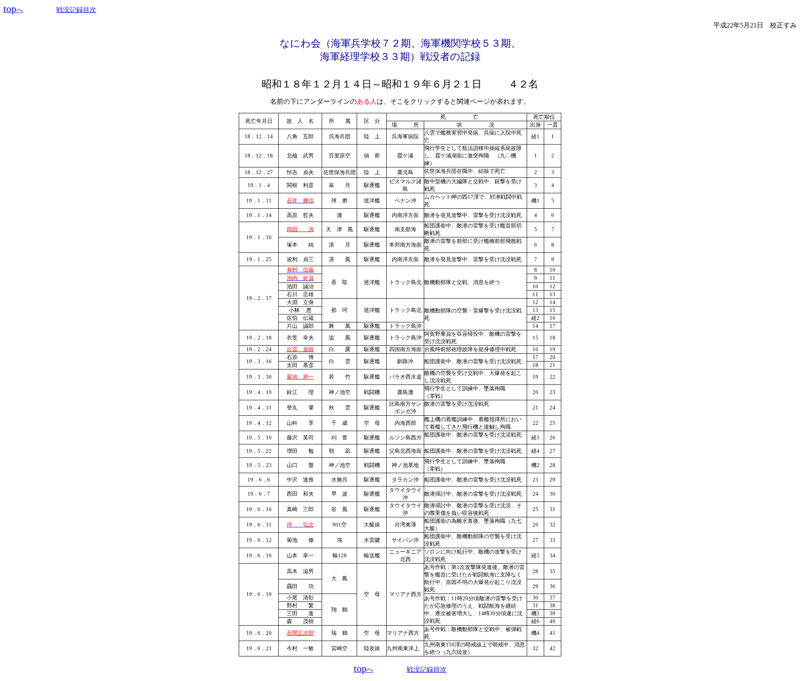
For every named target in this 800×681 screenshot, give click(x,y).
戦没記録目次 (76, 9)
